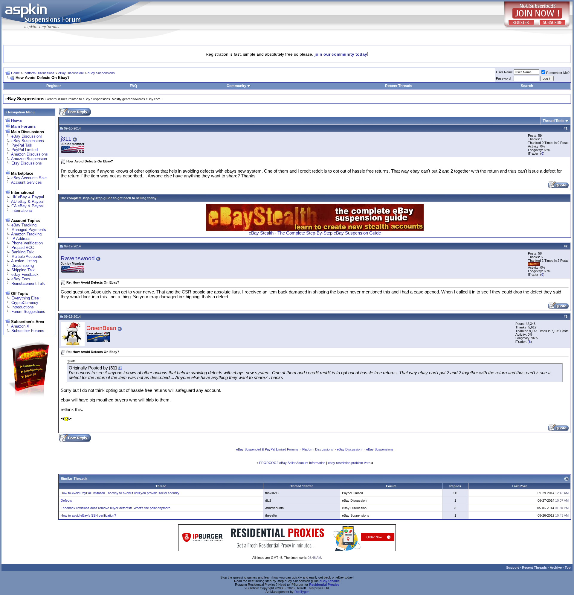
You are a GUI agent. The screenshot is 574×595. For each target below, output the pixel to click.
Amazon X (20, 326)
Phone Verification (27, 243)
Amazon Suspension (29, 158)
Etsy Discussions (26, 163)
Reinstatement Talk (28, 283)
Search (527, 86)
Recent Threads (398, 86)
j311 (66, 139)
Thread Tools (553, 121)
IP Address (20, 238)
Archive (556, 567)
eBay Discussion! (71, 73)
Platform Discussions (39, 73)
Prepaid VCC (22, 247)
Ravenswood (78, 258)
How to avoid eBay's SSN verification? (88, 515)
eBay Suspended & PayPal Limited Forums (267, 449)
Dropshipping (22, 265)
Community (236, 86)
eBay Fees (20, 279)
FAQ (133, 86)
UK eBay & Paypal (27, 197)
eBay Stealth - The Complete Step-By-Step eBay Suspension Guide (315, 233)
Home (15, 73)
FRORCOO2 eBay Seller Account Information (292, 463)
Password (503, 78)
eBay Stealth (329, 581)
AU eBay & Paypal (27, 201)
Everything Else (25, 298)
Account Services (26, 182)
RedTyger (301, 592)
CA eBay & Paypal (27, 206)
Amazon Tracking (26, 234)
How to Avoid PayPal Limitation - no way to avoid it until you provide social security (120, 493)
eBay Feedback (25, 274)
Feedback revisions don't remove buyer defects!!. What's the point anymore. (116, 508)
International (22, 210)
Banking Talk (22, 252)
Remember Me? (558, 72)
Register (53, 86)
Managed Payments (28, 229)
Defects (66, 500)
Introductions (22, 307)
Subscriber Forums (27, 330)
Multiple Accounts (26, 256)
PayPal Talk (21, 145)
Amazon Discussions (29, 154)
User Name (504, 72)
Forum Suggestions (28, 311)
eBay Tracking (23, 225)
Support (512, 567)
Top (568, 567)
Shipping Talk (23, 270)
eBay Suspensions (101, 73)
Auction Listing (24, 261)
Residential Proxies (324, 584)
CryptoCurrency (24, 302)
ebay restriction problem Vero (349, 463)
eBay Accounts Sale (29, 178)
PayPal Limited (24, 149)
